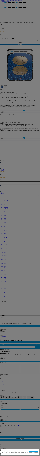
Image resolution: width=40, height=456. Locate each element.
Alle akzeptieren (33, 451)
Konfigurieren (33, 452)
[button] (1, 453)
